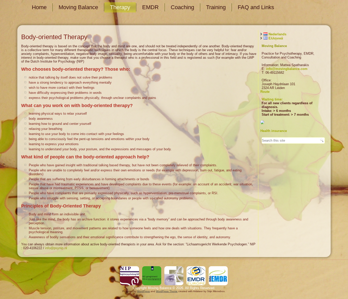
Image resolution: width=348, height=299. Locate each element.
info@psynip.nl (56, 248)
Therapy (120, 7)
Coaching (182, 7)
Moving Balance (78, 7)
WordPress (143, 291)
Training (216, 7)
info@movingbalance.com (286, 69)
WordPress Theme (167, 291)
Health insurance (273, 131)
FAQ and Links (256, 7)
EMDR (150, 7)
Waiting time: (272, 99)
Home (39, 7)
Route (265, 92)
